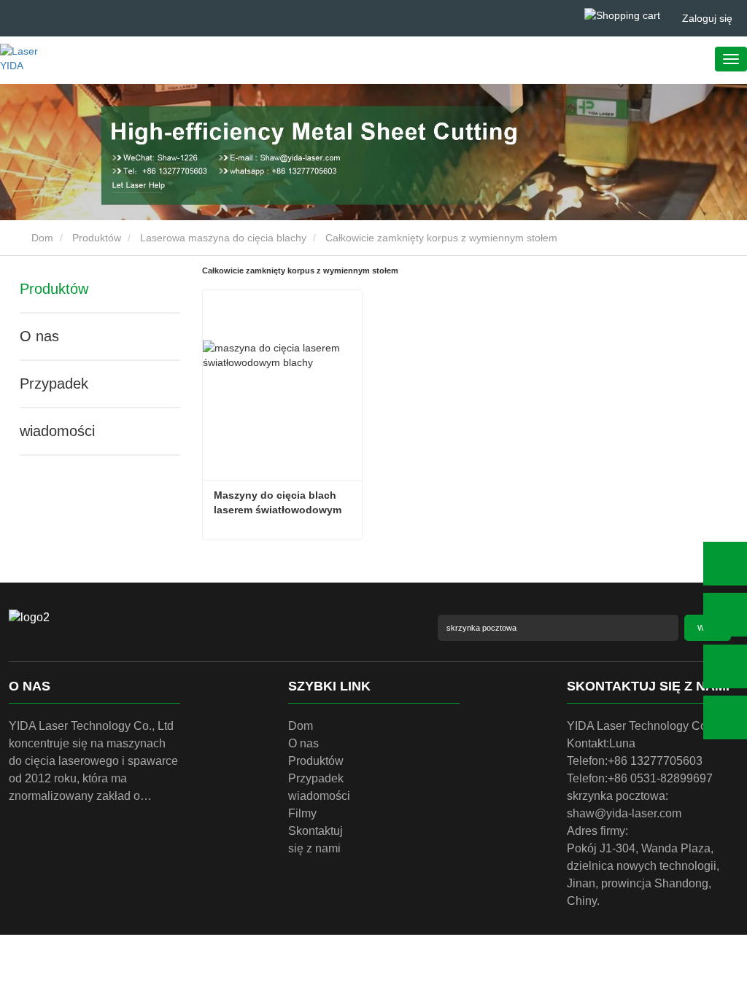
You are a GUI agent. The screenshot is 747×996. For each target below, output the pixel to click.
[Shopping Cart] (622, 15)
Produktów (96, 238)
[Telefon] (725, 615)
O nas (39, 336)
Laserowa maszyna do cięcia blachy (223, 238)
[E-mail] (725, 666)
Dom (40, 238)
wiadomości (57, 431)
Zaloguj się (707, 18)
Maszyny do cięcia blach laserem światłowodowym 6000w (279, 503)
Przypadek (54, 384)
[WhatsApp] (725, 563)
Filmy (302, 813)
